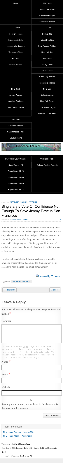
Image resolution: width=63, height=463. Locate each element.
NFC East (47, 88)
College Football (47, 158)
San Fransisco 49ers (15, 131)
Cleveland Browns (47, 21)
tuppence (33, 202)
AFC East (47, 27)
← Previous (9, 289)
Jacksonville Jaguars (15, 46)
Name (6, 361)
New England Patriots (47, 46)
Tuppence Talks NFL (24, 448)
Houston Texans (16, 33)
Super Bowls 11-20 (16, 171)
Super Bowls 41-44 (16, 189)
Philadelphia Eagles (47, 107)
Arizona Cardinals (15, 125)
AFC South (15, 27)
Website (6, 387)
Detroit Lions (47, 70)
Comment (7, 321)
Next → (54, 289)
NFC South (15, 88)
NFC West (16, 119)
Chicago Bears (47, 64)
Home (15, 3)
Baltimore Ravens (47, 9)
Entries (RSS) (39, 448)
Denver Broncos (16, 64)
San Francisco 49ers (22, 281)
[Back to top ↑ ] (25, 455)
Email (6, 374)
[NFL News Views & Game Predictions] (31, 149)
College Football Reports (47, 165)
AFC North (47, 3)
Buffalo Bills (47, 33)
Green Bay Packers (47, 76)
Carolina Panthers (15, 101)
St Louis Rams (16, 137)
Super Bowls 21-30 (16, 177)
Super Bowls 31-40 (16, 183)
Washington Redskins (47, 113)
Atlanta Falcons (15, 95)
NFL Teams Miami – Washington (17, 435)
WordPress (15, 455)
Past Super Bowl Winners (15, 158)
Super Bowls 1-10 (16, 165)
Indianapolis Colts (15, 40)
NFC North (47, 58)
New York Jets (47, 52)
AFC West (16, 58)
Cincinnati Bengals (47, 15)
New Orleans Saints (16, 107)
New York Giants (47, 101)
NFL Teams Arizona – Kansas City (18, 431)
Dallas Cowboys (47, 95)
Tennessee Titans (16, 52)
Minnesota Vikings (47, 82)
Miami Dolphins (47, 40)
